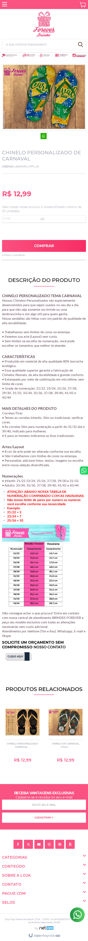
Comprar (44, 246)
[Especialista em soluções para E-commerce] (46, 930)
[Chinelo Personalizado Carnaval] (22, 734)
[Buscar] (80, 44)
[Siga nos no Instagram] (50, 844)
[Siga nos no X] (29, 844)
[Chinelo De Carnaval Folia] (65, 734)
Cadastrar (43, 817)
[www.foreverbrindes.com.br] (44, 23)
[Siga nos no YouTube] (39, 844)
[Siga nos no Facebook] (19, 844)
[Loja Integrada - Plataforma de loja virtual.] (44, 936)
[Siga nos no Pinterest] (60, 844)
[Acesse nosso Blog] (71, 844)
